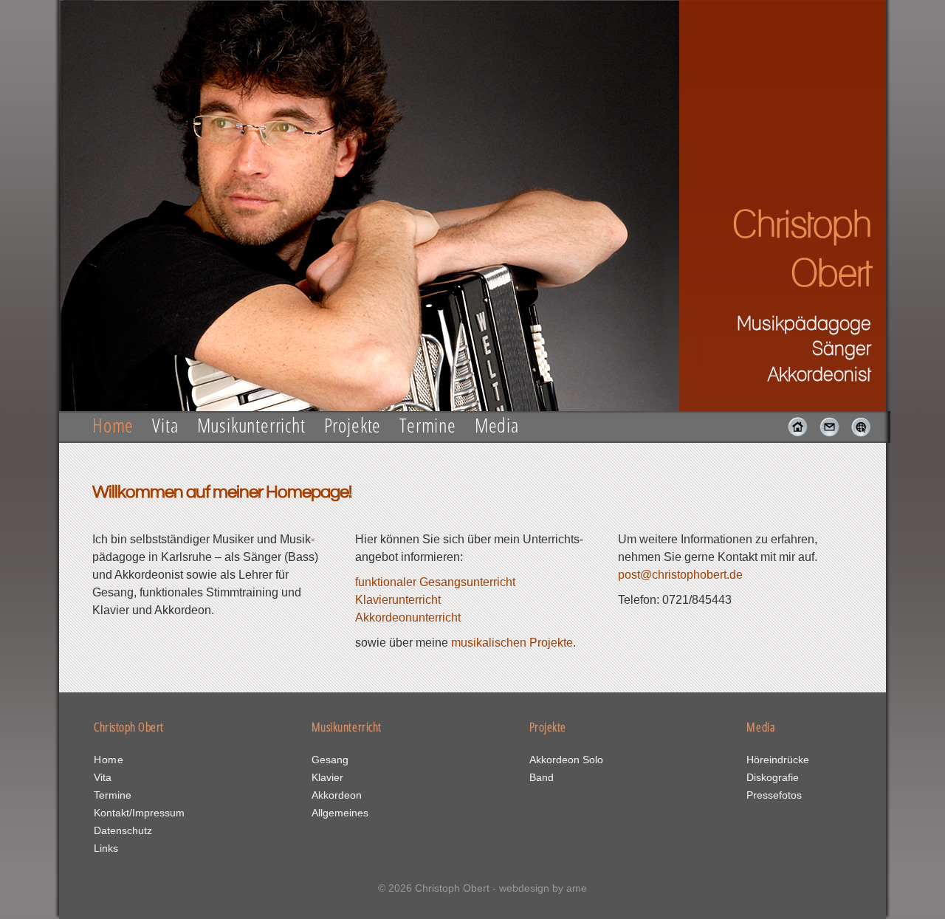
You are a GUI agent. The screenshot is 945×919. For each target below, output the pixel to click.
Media (497, 424)
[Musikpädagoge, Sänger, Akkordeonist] (793, 433)
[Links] (856, 433)
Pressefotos (774, 795)
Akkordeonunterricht (408, 617)
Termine (427, 424)
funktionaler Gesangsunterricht (435, 582)
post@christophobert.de (680, 574)
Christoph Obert (452, 888)
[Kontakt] (825, 433)
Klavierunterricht (398, 599)
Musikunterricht (251, 424)
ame (576, 888)
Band (541, 777)
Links (106, 848)
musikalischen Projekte (512, 642)
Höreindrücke (777, 759)
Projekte (353, 424)
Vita (165, 424)
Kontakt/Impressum (139, 813)
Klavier (327, 777)
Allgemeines (340, 813)
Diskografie (772, 777)
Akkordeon (337, 795)
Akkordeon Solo (566, 759)
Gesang (330, 759)
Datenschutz (123, 830)
